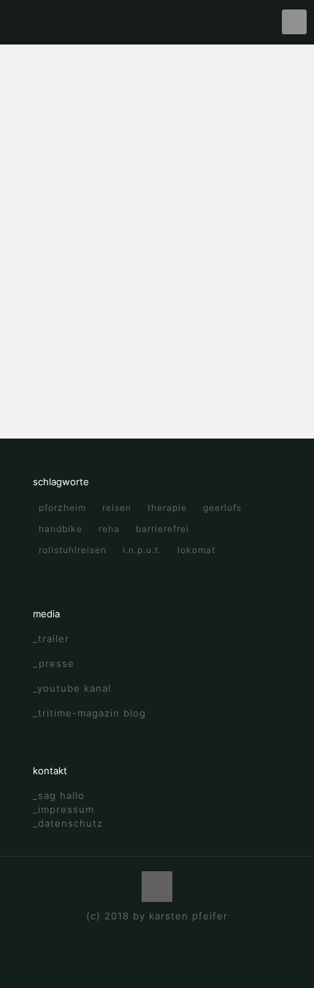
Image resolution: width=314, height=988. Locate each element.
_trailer (51, 638)
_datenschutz (68, 823)
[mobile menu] (294, 21)
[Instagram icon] (172, 936)
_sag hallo (59, 795)
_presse (53, 663)
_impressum (63, 809)
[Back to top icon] (157, 886)
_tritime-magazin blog (89, 713)
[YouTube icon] (157, 936)
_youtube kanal (72, 688)
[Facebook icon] (142, 936)
